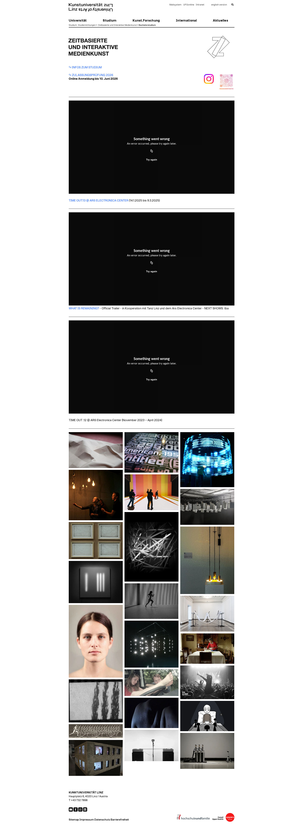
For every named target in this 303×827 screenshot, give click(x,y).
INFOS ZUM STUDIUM (87, 67)
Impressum (86, 819)
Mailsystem (175, 5)
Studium (73, 25)
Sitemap (74, 819)
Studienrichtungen (87, 25)
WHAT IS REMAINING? (84, 308)
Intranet (200, 5)
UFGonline (188, 5)
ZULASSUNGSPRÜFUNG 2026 (93, 75)
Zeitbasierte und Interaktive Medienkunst (117, 25)
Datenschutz (102, 819)
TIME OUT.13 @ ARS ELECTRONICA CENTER (98, 200)
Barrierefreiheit (120, 819)
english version (219, 5)
